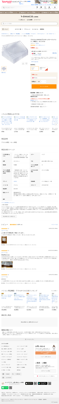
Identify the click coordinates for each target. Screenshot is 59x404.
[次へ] (56, 124)
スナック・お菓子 (20, 348)
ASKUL (37, 43)
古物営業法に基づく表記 (48, 394)
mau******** (3, 230)
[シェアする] (23, 63)
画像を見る (3, 72)
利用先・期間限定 (38, 54)
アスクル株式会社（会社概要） (28, 395)
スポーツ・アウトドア (5, 364)
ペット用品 (3, 362)
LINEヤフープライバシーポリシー (16, 399)
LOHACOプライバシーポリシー (50, 392)
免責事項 (44, 399)
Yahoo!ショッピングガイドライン (7, 400)
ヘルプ (56, 4)
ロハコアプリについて (14, 384)
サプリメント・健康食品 (6, 359)
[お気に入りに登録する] (26, 63)
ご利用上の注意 (40, 392)
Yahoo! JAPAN (34, 4)
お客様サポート (15, 392)
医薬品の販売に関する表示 (6, 395)
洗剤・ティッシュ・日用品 (6, 354)
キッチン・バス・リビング (22, 354)
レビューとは (55, 224)
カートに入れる (44, 86)
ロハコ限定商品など (5, 346)
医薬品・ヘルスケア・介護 (22, 359)
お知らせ (3, 392)
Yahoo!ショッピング (5, 399)
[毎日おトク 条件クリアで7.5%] (29, 12)
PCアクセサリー (41, 33)
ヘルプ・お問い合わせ (46, 356)
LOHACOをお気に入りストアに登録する (46, 376)
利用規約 (40, 399)
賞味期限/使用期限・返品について (38, 106)
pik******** (3, 252)
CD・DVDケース (50, 33)
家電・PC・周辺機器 (15, 33)
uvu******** (3, 276)
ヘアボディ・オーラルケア (6, 356)
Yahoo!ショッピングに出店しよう (46, 4)
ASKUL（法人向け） (17, 395)
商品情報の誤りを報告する (9, 216)
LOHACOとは (8, 392)
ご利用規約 (3, 394)
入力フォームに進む (45, 370)
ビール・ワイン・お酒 (21, 351)
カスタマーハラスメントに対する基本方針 (27, 392)
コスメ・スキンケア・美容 (22, 346)
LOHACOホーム (5, 33)
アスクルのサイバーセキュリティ (13, 394)
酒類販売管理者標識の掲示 (37, 394)
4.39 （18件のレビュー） (40, 45)
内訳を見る (54, 53)
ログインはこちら (34, 61)
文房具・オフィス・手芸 (21, 364)
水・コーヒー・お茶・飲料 (6, 351)
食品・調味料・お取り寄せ (6, 348)
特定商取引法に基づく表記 (26, 394)
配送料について (34, 100)
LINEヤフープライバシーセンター (30, 399)
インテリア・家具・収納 (6, 367)
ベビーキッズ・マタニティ (22, 356)
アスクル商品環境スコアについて (7, 202)
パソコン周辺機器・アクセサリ (29, 33)
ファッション (19, 362)
